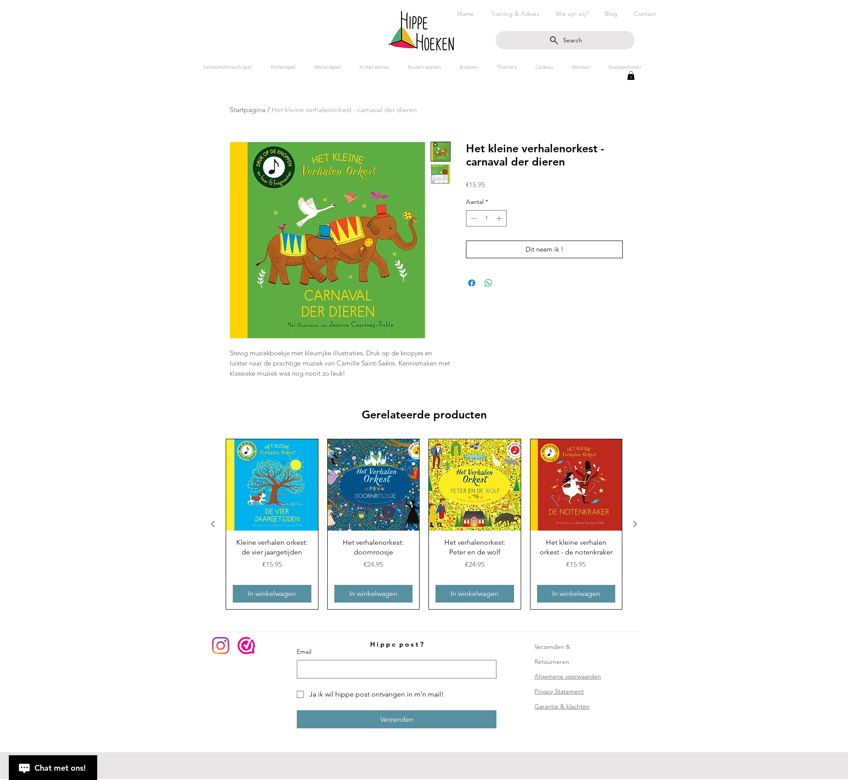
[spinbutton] (486, 218)
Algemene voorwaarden (567, 676)
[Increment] (499, 218)
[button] (631, 75)
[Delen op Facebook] (471, 283)
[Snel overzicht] (272, 485)
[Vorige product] (213, 524)
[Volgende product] (635, 524)
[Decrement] (472, 218)
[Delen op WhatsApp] (488, 283)
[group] (424, 524)
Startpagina (247, 110)
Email (304, 652)
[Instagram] (220, 645)
